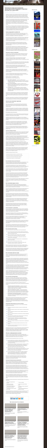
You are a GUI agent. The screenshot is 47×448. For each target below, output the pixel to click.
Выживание (11, 4)
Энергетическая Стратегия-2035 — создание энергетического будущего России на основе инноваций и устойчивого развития (10, 422)
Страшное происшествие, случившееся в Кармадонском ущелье (22, 409)
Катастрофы (7, 4)
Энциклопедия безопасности (11, 1)
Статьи (25, 4)
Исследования (16, 4)
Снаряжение (36, 4)
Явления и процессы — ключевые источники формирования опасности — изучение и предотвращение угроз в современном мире (10, 410)
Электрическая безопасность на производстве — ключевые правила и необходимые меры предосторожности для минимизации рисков (10, 436)
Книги (32, 4)
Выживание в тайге (34, 145)
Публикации (21, 4)
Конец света (28, 4)
